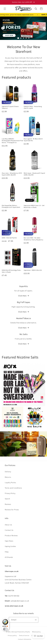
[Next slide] (44, 28)
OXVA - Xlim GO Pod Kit (9, 238)
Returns (8, 477)
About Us (8, 525)
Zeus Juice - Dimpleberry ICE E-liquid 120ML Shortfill (12, 174)
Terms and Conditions (13, 488)
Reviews (8, 504)
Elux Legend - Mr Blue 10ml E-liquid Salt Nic (33, 140)
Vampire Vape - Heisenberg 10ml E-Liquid (33, 107)
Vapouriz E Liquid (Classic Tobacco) (10, 107)
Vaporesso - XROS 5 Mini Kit (33, 270)
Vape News (9, 541)
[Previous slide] (2, 28)
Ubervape (14, 632)
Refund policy (36, 632)
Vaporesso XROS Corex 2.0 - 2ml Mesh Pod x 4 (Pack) (34, 206)
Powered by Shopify (23, 632)
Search (7, 499)
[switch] (5, 629)
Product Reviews (11, 535)
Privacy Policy (10, 493)
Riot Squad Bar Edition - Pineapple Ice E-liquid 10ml (11, 206)
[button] (4, 8)
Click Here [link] (22, 312)
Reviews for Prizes (12, 510)
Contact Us (9, 530)
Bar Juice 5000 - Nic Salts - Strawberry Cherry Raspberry (33, 239)
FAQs (7, 552)
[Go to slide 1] (18, 38)
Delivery (8, 472)
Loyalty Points (10, 482)
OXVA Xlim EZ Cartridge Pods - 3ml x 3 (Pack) (11, 271)
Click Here (22, 296)
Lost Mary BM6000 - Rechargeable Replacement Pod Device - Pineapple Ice (12, 140)
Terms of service (24, 635)
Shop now (23, 449)
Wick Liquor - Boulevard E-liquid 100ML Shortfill (34, 174)
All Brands (9, 557)
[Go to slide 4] (26, 38)
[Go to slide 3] (23, 38)
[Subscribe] (35, 620)
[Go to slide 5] (29, 38)
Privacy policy (12, 635)
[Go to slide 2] (21, 38)
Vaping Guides (10, 546)
